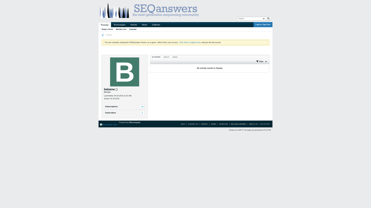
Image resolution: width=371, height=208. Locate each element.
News (144, 25)
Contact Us (193, 124)
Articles (133, 25)
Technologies (119, 25)
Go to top (265, 124)
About (166, 57)
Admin (213, 124)
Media (175, 57)
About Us (253, 124)
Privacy (204, 124)
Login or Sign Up (262, 25)
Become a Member (238, 124)
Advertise (223, 124)
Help (183, 124)
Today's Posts (107, 29)
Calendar (133, 29)
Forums (105, 25)
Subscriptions (111, 106)
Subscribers (110, 113)
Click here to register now (189, 42)
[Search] (268, 19)
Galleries (156, 25)
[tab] (156, 57)
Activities (156, 57)
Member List (121, 29)
